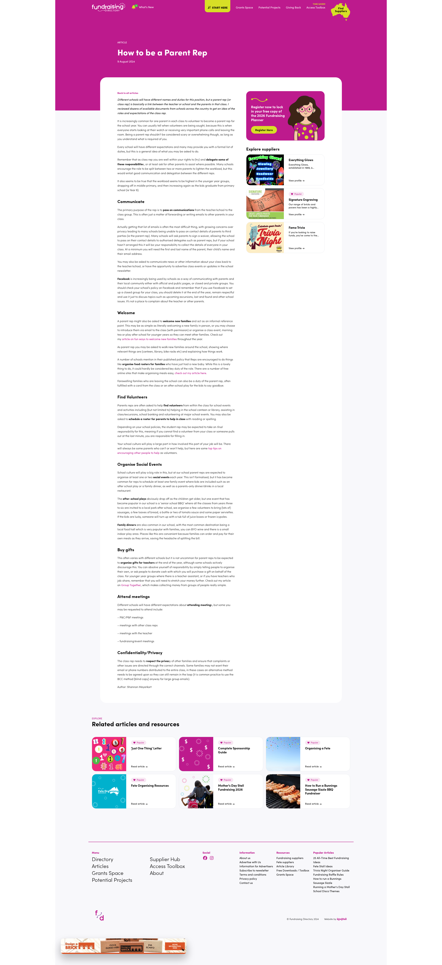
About (157, 873)
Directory (102, 859)
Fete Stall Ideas (323, 866)
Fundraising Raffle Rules (328, 874)
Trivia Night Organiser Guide (331, 870)
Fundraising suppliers (289, 858)
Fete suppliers (285, 862)
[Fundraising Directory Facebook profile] (205, 858)
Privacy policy (248, 878)
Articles (100, 866)
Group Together (131, 585)
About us (244, 858)
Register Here (264, 130)
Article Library (285, 866)
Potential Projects (269, 7)
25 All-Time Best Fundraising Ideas (331, 860)
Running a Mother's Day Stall (331, 887)
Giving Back (293, 7)
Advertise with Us (250, 862)
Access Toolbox (315, 7)
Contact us (246, 883)
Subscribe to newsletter (254, 870)
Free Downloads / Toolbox (292, 870)
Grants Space (244, 7)
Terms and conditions (252, 874)
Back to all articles (127, 93)
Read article (138, 766)
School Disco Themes (326, 891)
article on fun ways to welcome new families (149, 339)
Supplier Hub (165, 859)
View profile (295, 180)
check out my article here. (191, 373)
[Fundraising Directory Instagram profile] (211, 858)
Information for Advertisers (256, 866)
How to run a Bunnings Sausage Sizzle (327, 881)
